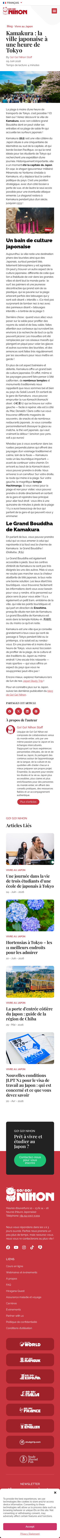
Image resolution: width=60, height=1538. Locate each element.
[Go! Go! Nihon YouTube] (16, 1247)
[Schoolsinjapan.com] (30, 1426)
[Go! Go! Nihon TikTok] (32, 1247)
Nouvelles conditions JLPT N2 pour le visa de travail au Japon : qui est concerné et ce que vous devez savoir (28, 1085)
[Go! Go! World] (30, 1344)
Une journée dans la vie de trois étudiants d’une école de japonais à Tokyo (30, 881)
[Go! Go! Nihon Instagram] (24, 1247)
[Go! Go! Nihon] (30, 1194)
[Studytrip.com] (30, 1410)
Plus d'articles (28, 801)
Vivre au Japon (24, 26)
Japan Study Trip (33, 680)
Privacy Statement (30, 1534)
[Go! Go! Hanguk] (30, 1359)
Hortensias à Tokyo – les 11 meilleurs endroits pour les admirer (29, 947)
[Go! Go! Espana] (30, 1376)
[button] (55, 1492)
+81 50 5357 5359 (30, 1215)
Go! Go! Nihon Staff (21, 57)
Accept (30, 1526)
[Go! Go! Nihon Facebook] (8, 1247)
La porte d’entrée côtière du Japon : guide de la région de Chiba (29, 1013)
